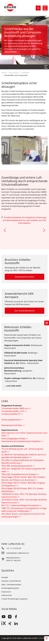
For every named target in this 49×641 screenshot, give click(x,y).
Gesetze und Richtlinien (11, 581)
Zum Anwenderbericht (24, 310)
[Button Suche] (38, 8)
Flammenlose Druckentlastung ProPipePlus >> (22, 441)
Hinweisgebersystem (10, 588)
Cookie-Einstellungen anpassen (14, 599)
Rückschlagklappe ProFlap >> (14, 438)
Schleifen (25, 72)
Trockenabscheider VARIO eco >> (16, 408)
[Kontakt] (46, 323)
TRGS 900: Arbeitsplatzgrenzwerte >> (18, 466)
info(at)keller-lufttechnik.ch (17, 553)
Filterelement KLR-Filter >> (13, 425)
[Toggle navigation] (45, 8)
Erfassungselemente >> (12, 419)
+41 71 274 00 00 (13, 548)
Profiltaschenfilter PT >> (12, 414)
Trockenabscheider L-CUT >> (14, 411)
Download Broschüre (24, 276)
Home (4, 72)
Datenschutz (6, 595)
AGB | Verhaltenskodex (11, 584)
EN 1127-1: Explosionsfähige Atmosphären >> (21, 505)
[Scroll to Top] (46, 638)
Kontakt (4, 577)
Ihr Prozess (14, 72)
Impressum (6, 591)
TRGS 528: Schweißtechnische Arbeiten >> (20, 474)
